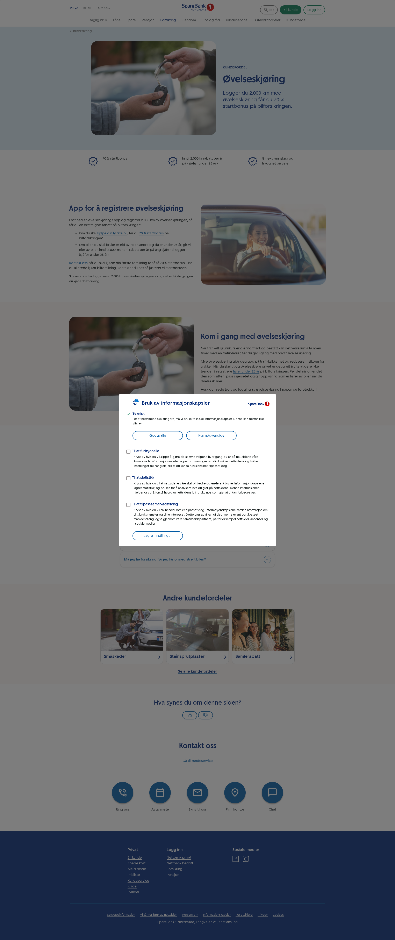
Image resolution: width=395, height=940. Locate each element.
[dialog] (197, 470)
